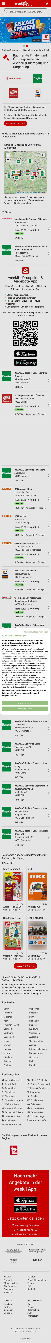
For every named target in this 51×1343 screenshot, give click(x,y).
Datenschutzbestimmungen (36, 632)
